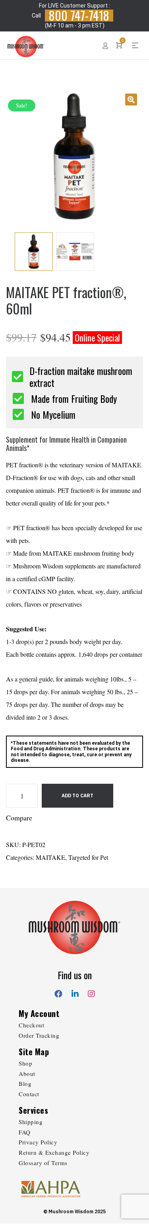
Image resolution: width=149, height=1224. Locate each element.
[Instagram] (91, 992)
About (27, 1074)
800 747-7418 (79, 15)
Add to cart (77, 795)
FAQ (25, 1132)
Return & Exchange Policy (54, 1152)
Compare (19, 817)
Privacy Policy (38, 1142)
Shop (25, 1063)
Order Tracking (39, 1035)
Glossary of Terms (43, 1163)
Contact (29, 1094)
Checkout (31, 1025)
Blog (25, 1083)
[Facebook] (58, 992)
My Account (39, 1013)
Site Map (34, 1052)
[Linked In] (75, 992)
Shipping (31, 1122)
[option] (74, 156)
